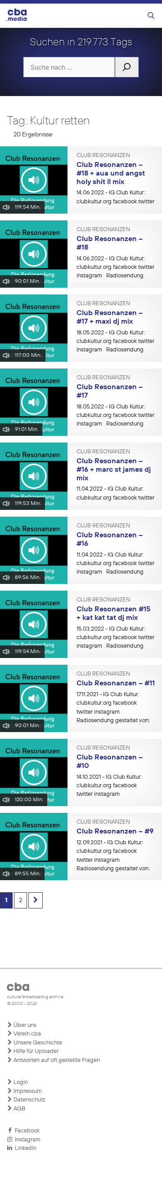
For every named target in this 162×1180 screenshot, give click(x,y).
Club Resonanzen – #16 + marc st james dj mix (113, 470)
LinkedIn (24, 1148)
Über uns (24, 1025)
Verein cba (26, 1034)
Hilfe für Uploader (35, 1051)
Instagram (26, 1140)
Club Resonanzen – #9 (114, 831)
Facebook (26, 1131)
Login (20, 1082)
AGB (18, 1109)
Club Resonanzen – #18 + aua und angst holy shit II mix (110, 173)
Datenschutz (28, 1100)
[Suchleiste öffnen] (151, 16)
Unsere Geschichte (37, 1043)
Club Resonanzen (103, 155)
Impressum (27, 1091)
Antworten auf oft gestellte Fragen (56, 1060)
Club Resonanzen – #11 (115, 683)
